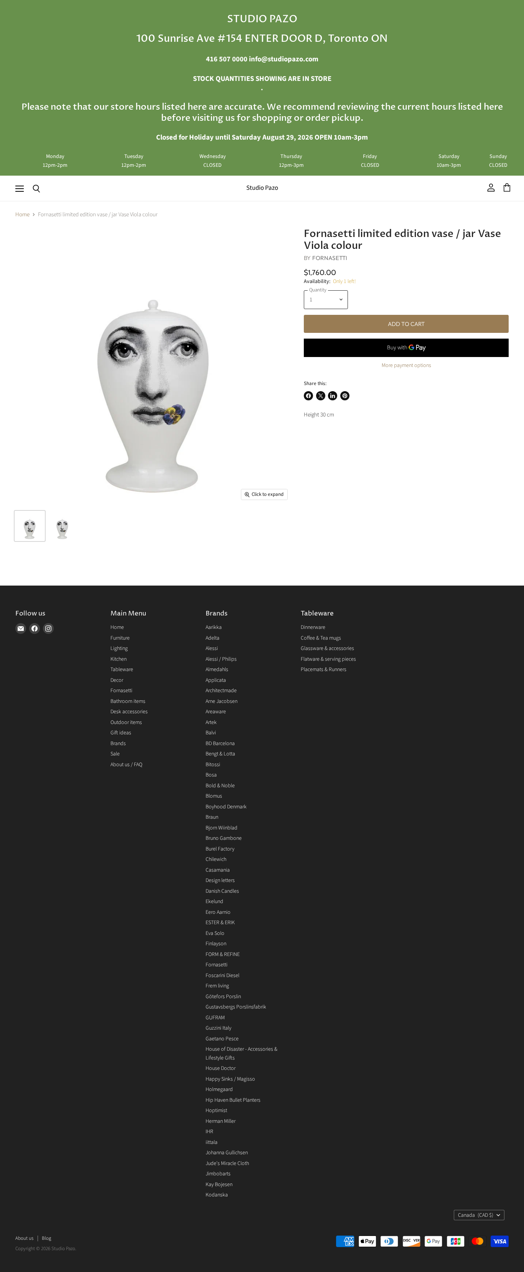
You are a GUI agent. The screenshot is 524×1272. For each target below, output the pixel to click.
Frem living (217, 986)
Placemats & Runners (323, 669)
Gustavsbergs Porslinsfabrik (236, 1007)
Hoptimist (216, 1110)
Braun (212, 817)
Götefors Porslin (223, 996)
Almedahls (217, 669)
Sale (115, 754)
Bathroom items (127, 701)
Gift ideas (120, 733)
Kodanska (217, 1195)
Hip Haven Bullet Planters (233, 1100)
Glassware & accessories (327, 648)
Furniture (120, 638)
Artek (211, 722)
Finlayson (216, 944)
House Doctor (221, 1068)
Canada (475, 1215)
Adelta (212, 638)
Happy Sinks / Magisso (230, 1079)
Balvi (211, 733)
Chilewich (216, 859)
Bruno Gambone (224, 838)
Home (22, 214)
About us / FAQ (126, 764)
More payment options (406, 365)
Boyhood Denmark (226, 807)
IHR (209, 1131)
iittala (212, 1142)
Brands (118, 743)
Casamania (218, 870)
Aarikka (214, 627)
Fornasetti (330, 258)
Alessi (212, 648)
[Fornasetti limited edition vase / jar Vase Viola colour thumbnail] (30, 526)
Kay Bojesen (219, 1184)
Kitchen (118, 659)
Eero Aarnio (218, 912)
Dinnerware (313, 627)
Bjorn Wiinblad (221, 828)
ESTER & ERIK (220, 922)
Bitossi (213, 764)
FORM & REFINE (223, 954)
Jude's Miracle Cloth (227, 1163)
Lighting (119, 648)
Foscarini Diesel (222, 975)
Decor (116, 680)
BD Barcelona (220, 743)
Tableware (121, 669)
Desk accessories (129, 712)
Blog (46, 1238)
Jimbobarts (218, 1174)
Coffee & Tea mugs (321, 638)
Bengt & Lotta (220, 754)
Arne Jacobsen (221, 701)
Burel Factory (220, 849)
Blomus (214, 796)
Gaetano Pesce (222, 1039)
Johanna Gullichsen (227, 1153)
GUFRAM (215, 1018)
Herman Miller (221, 1121)
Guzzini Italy (218, 1028)
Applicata (216, 680)
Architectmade (221, 690)
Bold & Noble (220, 786)
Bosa (211, 775)
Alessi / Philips (221, 659)
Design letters (220, 880)
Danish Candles (222, 891)
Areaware (216, 712)
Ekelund (214, 901)
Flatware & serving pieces (328, 659)
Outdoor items (126, 722)
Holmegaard (219, 1089)
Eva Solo (215, 933)
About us (24, 1238)
